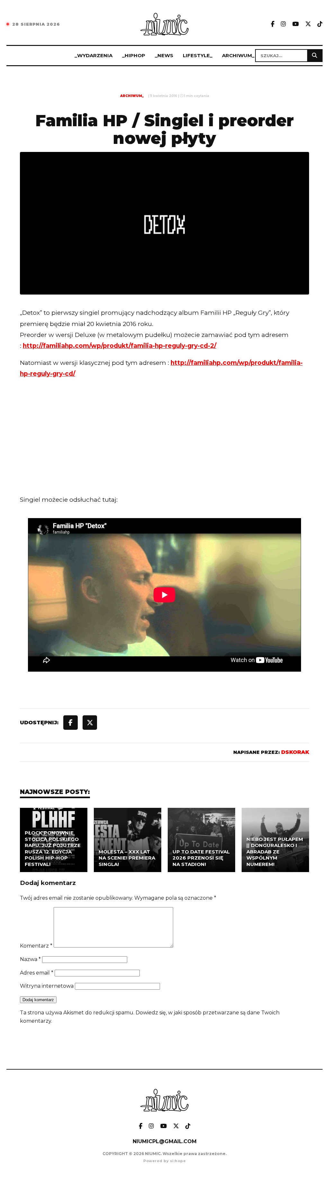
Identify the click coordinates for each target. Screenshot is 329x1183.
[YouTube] (295, 24)
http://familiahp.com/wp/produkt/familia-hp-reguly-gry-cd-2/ (119, 345)
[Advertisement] (164, 441)
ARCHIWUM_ (238, 55)
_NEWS (164, 55)
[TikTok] (320, 24)
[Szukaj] (314, 55)
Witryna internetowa (47, 986)
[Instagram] (283, 24)
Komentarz (36, 946)
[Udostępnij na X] (90, 722)
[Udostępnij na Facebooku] (70, 722)
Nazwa (30, 959)
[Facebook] (272, 24)
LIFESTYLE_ (197, 55)
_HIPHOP (133, 55)
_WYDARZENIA (93, 55)
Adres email (36, 973)
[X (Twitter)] (308, 24)
